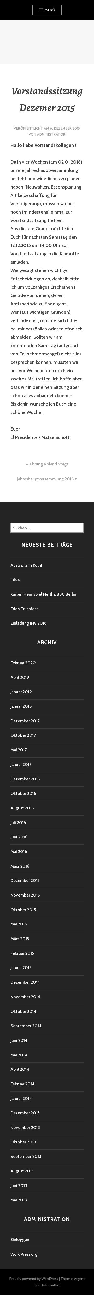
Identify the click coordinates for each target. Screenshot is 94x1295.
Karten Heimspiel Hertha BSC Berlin (43, 594)
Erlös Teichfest (24, 608)
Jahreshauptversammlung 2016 (45, 478)
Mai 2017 (18, 749)
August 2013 (22, 1171)
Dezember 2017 (24, 720)
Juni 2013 (18, 1185)
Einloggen (19, 1239)
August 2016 (22, 808)
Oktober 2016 (23, 793)
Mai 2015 (18, 924)
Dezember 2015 (24, 880)
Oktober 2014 (23, 1011)
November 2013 (25, 1127)
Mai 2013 (18, 1199)
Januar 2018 (21, 706)
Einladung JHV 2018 (28, 623)
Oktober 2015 (23, 909)
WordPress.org (23, 1254)
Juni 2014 (18, 1040)
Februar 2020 (23, 662)
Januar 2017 (20, 764)
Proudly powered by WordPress (33, 1278)
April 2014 (19, 1069)
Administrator (51, 134)
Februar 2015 (22, 953)
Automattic (50, 1285)
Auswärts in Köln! (26, 565)
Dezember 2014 (25, 982)
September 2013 (25, 1156)
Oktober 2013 (23, 1142)
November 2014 (25, 996)
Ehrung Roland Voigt (49, 464)
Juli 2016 (18, 822)
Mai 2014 (18, 1054)
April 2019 (19, 677)
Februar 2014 (22, 1083)
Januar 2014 (21, 1098)
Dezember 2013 (25, 1112)
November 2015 (25, 895)
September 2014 (26, 1025)
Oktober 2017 (23, 735)
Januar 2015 (20, 967)
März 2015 (19, 938)
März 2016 (19, 866)
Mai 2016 (18, 851)
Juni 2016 (18, 836)
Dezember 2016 (25, 779)
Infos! (15, 579)
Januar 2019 (21, 691)
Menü (50, 10)
